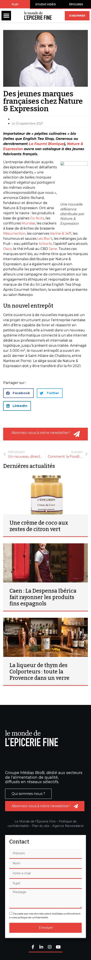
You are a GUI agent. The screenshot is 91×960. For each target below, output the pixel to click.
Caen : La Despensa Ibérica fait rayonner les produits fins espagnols (43, 597)
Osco (7, 249)
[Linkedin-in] (41, 947)
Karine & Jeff (60, 233)
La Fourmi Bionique (46, 144)
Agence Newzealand (67, 826)
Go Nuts (37, 218)
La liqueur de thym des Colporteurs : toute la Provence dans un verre (39, 671)
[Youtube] (58, 947)
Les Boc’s (44, 239)
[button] (6, 15)
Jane (53, 249)
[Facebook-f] (33, 947)
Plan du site (40, 826)
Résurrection (14, 233)
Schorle (45, 244)
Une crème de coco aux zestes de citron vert (39, 526)
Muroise (28, 223)
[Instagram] (50, 947)
